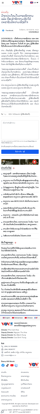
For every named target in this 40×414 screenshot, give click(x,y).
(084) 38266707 (9, 349)
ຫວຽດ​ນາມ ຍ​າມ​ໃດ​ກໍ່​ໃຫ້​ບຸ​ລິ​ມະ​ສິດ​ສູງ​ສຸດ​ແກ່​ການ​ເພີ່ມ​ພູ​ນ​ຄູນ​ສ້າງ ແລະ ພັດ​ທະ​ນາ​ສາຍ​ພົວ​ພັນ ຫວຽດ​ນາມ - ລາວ (21, 181)
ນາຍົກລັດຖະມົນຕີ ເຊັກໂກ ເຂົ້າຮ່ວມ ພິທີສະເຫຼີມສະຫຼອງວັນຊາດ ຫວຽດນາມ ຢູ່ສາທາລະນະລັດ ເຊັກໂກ (20, 195)
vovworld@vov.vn (10, 355)
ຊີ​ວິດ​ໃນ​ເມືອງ (25, 380)
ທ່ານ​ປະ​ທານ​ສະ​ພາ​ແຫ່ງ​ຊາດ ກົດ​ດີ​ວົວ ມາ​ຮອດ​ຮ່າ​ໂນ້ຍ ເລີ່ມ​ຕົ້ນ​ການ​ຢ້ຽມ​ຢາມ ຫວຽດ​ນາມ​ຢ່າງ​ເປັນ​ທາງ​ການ (18, 304)
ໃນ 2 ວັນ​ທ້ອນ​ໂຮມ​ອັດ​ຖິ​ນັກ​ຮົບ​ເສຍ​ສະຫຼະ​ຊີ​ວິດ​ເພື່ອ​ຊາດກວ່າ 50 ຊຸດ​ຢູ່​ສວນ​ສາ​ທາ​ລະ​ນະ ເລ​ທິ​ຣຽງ (19, 290)
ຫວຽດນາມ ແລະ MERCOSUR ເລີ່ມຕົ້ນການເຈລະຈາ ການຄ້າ (20, 202)
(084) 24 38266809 (10, 346)
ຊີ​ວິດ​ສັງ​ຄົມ (4, 380)
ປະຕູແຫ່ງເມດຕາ (6, 388)
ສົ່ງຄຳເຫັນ (18, 151)
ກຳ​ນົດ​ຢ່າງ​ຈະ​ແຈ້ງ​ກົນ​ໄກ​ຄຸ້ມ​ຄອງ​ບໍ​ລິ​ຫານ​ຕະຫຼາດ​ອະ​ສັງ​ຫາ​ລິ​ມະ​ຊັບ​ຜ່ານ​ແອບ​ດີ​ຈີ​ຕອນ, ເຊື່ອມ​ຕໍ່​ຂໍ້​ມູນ (19, 263)
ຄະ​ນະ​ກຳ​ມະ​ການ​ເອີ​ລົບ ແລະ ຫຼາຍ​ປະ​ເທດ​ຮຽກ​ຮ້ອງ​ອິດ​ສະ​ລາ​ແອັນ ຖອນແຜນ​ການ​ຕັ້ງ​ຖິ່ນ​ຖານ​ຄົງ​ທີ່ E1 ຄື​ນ (19, 297)
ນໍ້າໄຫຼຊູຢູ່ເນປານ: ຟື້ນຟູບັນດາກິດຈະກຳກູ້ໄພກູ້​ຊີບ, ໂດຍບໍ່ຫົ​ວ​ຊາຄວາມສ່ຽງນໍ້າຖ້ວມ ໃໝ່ (21, 188)
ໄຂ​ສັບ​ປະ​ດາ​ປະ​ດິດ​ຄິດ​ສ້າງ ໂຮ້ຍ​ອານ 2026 (17, 236)
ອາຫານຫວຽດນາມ (6, 399)
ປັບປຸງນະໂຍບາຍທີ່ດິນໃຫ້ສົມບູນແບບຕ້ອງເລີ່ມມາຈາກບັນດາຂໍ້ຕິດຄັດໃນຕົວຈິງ (18, 249)
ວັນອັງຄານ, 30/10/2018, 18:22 (29, 29)
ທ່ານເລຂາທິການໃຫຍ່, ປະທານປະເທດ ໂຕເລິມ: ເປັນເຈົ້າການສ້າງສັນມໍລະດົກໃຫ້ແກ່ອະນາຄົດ (18, 277)
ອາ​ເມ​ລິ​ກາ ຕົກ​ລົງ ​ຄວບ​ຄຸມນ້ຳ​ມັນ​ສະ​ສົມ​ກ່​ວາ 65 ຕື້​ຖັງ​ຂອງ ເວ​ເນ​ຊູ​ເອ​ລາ (20, 230)
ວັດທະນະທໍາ (5, 392)
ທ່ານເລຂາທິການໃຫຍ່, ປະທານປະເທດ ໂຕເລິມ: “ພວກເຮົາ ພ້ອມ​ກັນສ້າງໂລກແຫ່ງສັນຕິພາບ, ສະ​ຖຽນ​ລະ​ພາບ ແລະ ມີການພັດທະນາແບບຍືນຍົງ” (20, 223)
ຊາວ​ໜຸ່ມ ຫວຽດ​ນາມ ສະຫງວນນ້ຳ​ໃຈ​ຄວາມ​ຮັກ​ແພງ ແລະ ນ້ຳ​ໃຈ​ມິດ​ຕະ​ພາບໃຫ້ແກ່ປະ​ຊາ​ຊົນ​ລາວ (19, 311)
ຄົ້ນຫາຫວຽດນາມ (6, 376)
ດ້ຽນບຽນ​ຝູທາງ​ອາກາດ (7, 384)
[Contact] (2, 411)
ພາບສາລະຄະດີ (25, 388)
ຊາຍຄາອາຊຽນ (25, 376)
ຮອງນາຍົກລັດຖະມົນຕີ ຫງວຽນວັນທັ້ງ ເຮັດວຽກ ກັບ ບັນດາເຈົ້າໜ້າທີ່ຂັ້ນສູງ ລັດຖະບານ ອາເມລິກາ (19, 209)
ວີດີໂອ (23, 392)
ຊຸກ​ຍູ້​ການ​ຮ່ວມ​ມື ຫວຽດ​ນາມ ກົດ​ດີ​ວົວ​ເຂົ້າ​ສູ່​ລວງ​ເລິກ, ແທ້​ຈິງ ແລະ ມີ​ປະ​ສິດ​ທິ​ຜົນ (19, 284)
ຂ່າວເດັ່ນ (5, 12)
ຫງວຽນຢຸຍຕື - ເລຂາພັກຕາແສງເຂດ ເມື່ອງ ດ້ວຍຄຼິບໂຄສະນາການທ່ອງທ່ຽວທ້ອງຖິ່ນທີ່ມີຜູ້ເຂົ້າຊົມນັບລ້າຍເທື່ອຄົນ (19, 175)
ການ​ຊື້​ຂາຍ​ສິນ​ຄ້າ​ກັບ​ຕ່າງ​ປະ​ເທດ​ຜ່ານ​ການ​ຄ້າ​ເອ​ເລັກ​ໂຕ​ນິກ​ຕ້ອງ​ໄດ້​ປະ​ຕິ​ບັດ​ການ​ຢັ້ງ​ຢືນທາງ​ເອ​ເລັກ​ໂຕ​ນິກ (20, 270)
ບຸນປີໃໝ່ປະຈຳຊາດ (26, 384)
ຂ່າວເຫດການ (25, 372)
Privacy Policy (31, 141)
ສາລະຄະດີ (24, 396)
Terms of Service (5, 143)
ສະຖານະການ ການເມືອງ (8, 396)
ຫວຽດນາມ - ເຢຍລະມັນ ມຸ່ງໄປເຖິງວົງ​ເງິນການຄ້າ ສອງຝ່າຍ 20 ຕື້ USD (20, 216)
